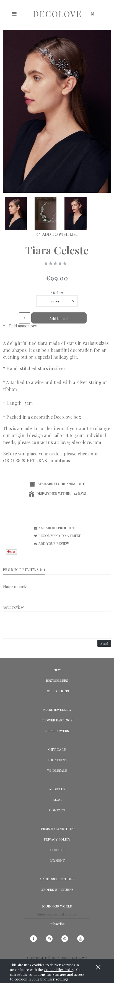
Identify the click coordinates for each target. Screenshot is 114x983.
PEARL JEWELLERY (57, 709)
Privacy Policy (57, 839)
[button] (53, 527)
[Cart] (107, 16)
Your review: (14, 607)
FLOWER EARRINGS (57, 720)
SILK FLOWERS (57, 730)
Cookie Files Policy (59, 969)
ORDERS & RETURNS (25, 460)
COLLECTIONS (57, 691)
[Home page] (57, 14)
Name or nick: (15, 586)
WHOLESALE (57, 770)
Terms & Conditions (57, 828)
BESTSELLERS (57, 680)
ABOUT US (57, 789)
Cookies (57, 849)
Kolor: (57, 292)
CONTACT (57, 810)
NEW (57, 670)
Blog (57, 799)
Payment (57, 860)
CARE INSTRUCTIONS (57, 879)
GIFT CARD (57, 749)
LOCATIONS (57, 760)
